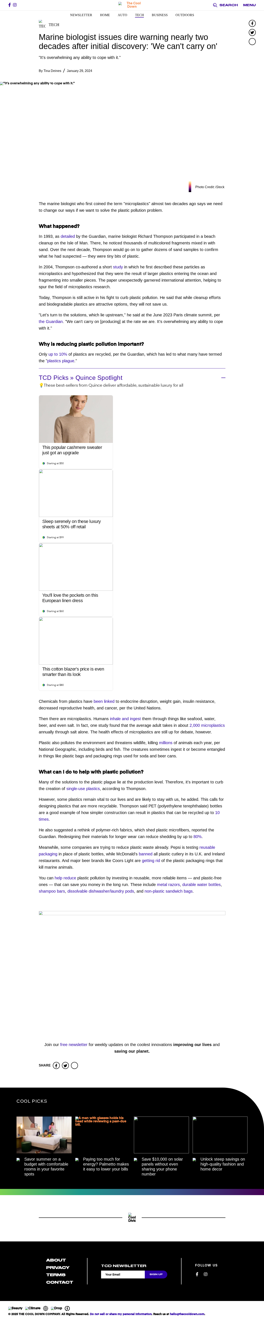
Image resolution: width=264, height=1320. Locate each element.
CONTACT (59, 1282)
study (118, 267)
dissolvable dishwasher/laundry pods (100, 891)
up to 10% (57, 354)
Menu (249, 5)
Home (105, 15)
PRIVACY (58, 1267)
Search (228, 5)
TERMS (56, 1274)
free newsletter (73, 1044)
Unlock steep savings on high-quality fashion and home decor (222, 1164)
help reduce (65, 878)
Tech (139, 15)
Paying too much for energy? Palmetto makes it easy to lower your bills (106, 1164)
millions (165, 742)
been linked (103, 701)
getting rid (150, 860)
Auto (122, 15)
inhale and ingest (125, 718)
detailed (68, 236)
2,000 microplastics (206, 725)
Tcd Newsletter (123, 1265)
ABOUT (56, 1260)
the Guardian (51, 321)
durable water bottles (201, 884)
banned (145, 854)
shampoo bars (52, 891)
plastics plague (60, 361)
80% (197, 836)
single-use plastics (82, 788)
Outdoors (185, 15)
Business (160, 15)
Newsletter (81, 15)
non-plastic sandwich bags (168, 891)
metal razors (168, 884)
